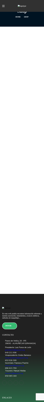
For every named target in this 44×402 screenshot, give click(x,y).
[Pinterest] (15, 383)
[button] (41, 6)
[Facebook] (10, 383)
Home (18, 17)
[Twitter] (4, 383)
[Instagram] (21, 383)
